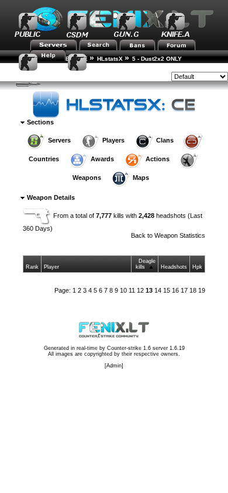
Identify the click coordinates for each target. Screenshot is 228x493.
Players (113, 140)
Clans (165, 140)
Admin (114, 366)
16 (175, 290)
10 (123, 290)
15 (166, 290)
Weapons (86, 177)
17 (184, 290)
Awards (102, 158)
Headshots (174, 267)
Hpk (197, 267)
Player (51, 267)
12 (140, 290)
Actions (158, 158)
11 (132, 290)
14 (157, 290)
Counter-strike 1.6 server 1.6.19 (146, 348)
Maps (141, 177)
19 (201, 290)
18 (192, 290)
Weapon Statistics (179, 235)
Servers (59, 140)
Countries (44, 158)
